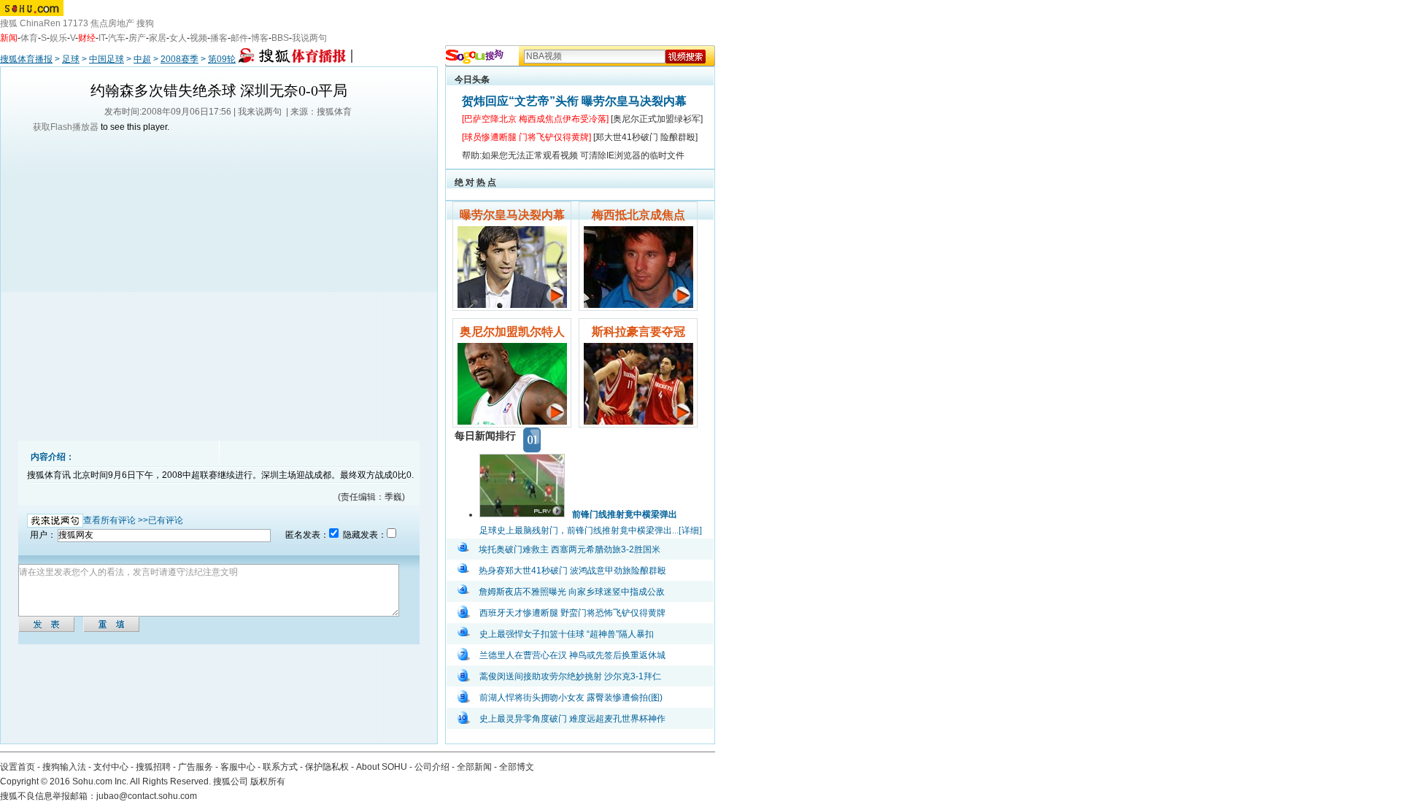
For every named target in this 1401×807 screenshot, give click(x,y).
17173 (75, 23)
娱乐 (58, 38)
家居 (157, 38)
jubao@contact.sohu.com (146, 796)
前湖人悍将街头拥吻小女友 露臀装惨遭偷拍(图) (571, 697)
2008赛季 (179, 59)
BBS (280, 38)
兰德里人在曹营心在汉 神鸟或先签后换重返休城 (572, 655)
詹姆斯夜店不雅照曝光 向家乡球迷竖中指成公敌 (572, 592)
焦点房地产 (112, 23)
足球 (71, 59)
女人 (178, 38)
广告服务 (195, 767)
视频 (198, 38)
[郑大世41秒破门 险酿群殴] (645, 137)
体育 (29, 38)
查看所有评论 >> (115, 520)
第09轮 (222, 59)
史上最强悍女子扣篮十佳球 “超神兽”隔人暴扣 (566, 634)
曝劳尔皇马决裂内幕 (512, 215)
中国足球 (106, 59)
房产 (137, 38)
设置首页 (17, 767)
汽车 (117, 38)
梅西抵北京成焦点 (638, 215)
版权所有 (267, 781)
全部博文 (516, 767)
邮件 (239, 38)
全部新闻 (474, 767)
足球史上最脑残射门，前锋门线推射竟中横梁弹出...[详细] (590, 530)
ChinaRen (40, 23)
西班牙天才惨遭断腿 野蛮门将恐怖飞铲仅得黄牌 (572, 613)
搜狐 (9, 23)
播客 (219, 38)
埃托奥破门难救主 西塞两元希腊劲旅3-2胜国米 (569, 549)
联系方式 (280, 767)
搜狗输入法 (64, 767)
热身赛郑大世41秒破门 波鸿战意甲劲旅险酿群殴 (572, 570)
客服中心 (237, 767)
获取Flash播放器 (66, 127)
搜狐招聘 (153, 767)
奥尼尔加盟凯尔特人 (512, 331)
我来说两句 (260, 112)
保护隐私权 (327, 767)
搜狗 (145, 23)
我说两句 (309, 38)
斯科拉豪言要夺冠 (638, 331)
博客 (260, 38)
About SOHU (381, 767)
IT (102, 38)
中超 (142, 59)
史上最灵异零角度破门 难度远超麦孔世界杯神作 (572, 719)
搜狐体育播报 (26, 59)
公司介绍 (431, 767)
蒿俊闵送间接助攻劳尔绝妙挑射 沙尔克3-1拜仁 (570, 676)
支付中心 (110, 767)
